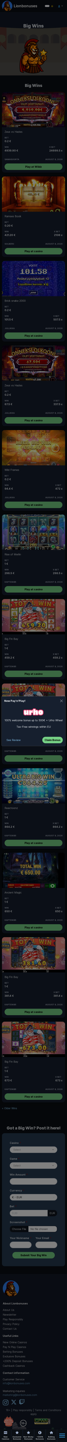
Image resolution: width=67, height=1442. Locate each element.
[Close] (61, 700)
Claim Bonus (52, 740)
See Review (14, 740)
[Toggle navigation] (62, 1435)
